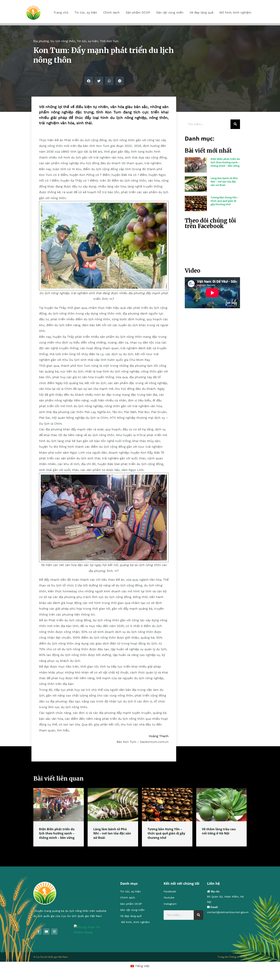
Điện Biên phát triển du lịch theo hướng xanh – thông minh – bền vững (225, 162)
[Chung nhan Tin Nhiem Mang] (91, 929)
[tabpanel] (58, 817)
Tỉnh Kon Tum (109, 41)
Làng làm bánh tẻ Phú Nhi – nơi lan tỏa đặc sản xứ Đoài (224, 181)
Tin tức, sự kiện (87, 41)
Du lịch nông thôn (62, 41)
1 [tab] (140, 851)
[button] (88, 81)
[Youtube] (46, 931)
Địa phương (41, 41)
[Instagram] (54, 931)
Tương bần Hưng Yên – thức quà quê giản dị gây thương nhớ (225, 201)
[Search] (235, 124)
